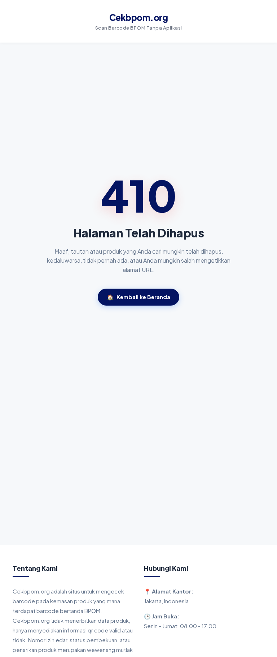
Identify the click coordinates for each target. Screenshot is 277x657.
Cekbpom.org (138, 17)
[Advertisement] (138, 490)
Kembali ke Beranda (138, 296)
